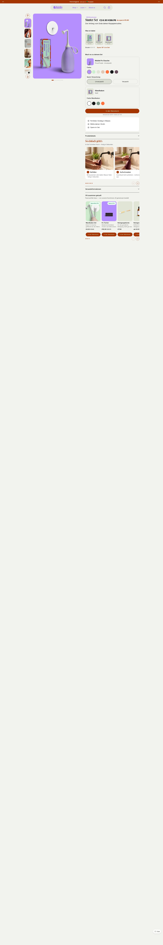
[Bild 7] (61, 80)
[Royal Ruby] (116, 72)
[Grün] (98, 103)
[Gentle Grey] (98, 72)
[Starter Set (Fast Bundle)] (27, 23)
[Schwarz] (93, 103)
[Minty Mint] (93, 72)
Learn (82, 8)
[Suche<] (105, 8)
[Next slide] (137, 239)
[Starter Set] (27, 33)
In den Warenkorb (93, 234)
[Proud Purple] (89, 72)
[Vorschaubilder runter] (28, 76)
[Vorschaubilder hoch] (28, 16)
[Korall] (103, 103)
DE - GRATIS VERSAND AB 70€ (81, 2)
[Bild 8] (62, 80)
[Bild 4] (57, 80)
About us (92, 8)
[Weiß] (89, 103)
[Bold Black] (112, 72)
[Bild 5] (58, 80)
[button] (137, 183)
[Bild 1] (53, 80)
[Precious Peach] (107, 72)
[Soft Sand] (103, 72)
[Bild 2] (54, 80)
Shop (74, 8)
